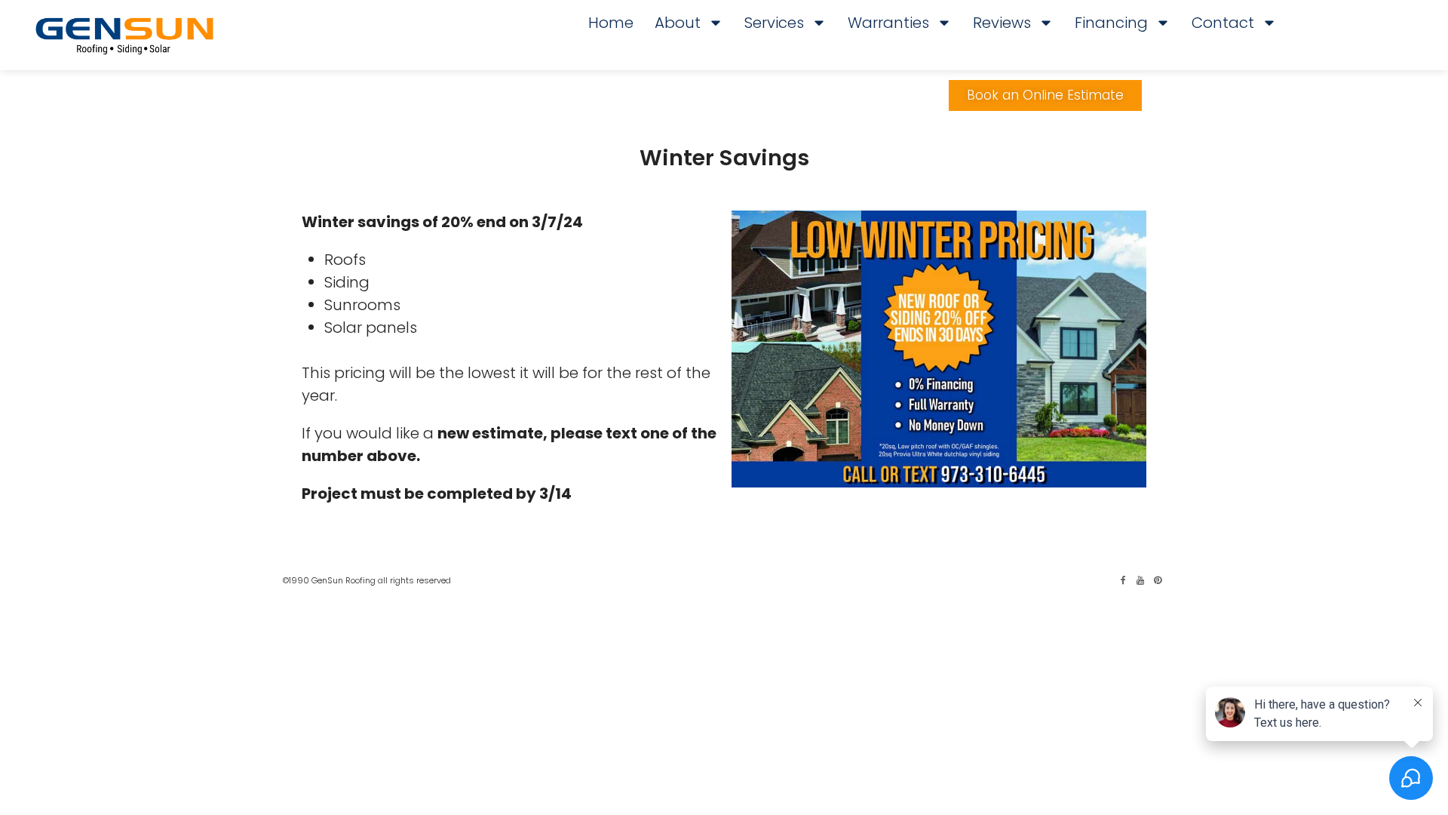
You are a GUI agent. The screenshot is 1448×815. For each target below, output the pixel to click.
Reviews (1002, 22)
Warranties (888, 22)
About (678, 22)
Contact (1223, 22)
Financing (1111, 22)
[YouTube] (1140, 580)
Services (774, 22)
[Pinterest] (1157, 580)
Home (611, 22)
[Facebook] (1122, 580)
